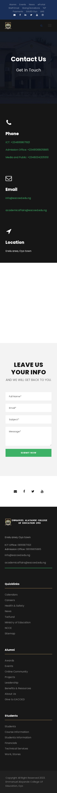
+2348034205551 (38, 157)
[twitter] (32, 491)
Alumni (12, 4)
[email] (15, 491)
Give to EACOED (15, 699)
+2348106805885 (38, 150)
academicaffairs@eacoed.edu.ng (26, 210)
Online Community (16, 671)
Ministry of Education (18, 622)
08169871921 (24, 545)
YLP (44, 7)
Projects (10, 677)
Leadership (11, 682)
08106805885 (33, 549)
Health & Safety (14, 606)
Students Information (18, 737)
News (32, 4)
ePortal (41, 4)
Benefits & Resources (18, 688)
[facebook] (24, 491)
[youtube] (42, 491)
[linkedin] (25, 14)
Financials (11, 743)
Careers (10, 600)
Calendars (11, 594)
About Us (10, 694)
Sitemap (10, 633)
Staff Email (14, 7)
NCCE (8, 628)
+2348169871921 (20, 142)
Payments (18, 11)
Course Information (17, 732)
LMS (42, 11)
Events (22, 4)
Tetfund (10, 617)
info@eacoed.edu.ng (18, 198)
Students (10, 726)
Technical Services (16, 748)
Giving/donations (31, 7)
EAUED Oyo (31, 11)
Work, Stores (13, 754)
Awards (9, 660)
